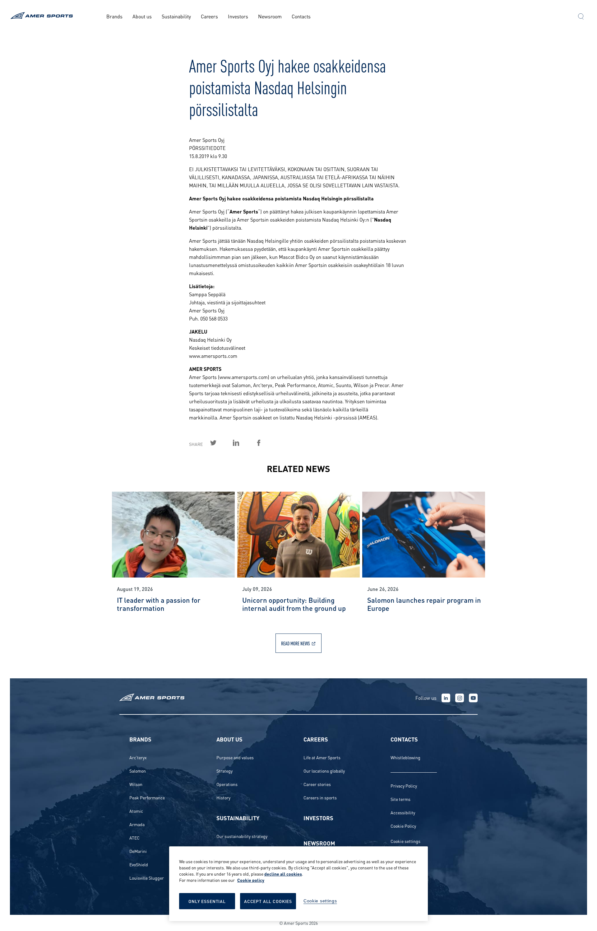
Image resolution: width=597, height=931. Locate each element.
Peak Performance (147, 797)
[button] (581, 17)
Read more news (295, 643)
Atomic (136, 810)
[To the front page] (42, 16)
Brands (114, 16)
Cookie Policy (403, 825)
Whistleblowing (405, 757)
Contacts (301, 16)
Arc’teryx (138, 757)
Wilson (135, 784)
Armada (137, 824)
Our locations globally (324, 770)
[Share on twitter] (220, 442)
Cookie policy (250, 879)
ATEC (134, 837)
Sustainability (176, 16)
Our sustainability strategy (241, 836)
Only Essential (207, 901)
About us (142, 16)
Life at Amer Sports (321, 757)
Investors (238, 16)
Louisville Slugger (146, 877)
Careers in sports (320, 797)
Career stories (317, 784)
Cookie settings (405, 840)
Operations (227, 784)
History (223, 797)
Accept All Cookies (268, 901)
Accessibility (403, 812)
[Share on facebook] (265, 442)
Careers (209, 16)
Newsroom (270, 16)
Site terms (400, 798)
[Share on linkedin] (243, 442)
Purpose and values (235, 757)
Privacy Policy (404, 785)
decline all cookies (283, 873)
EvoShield (138, 864)
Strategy (224, 770)
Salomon (137, 770)
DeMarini (138, 850)
